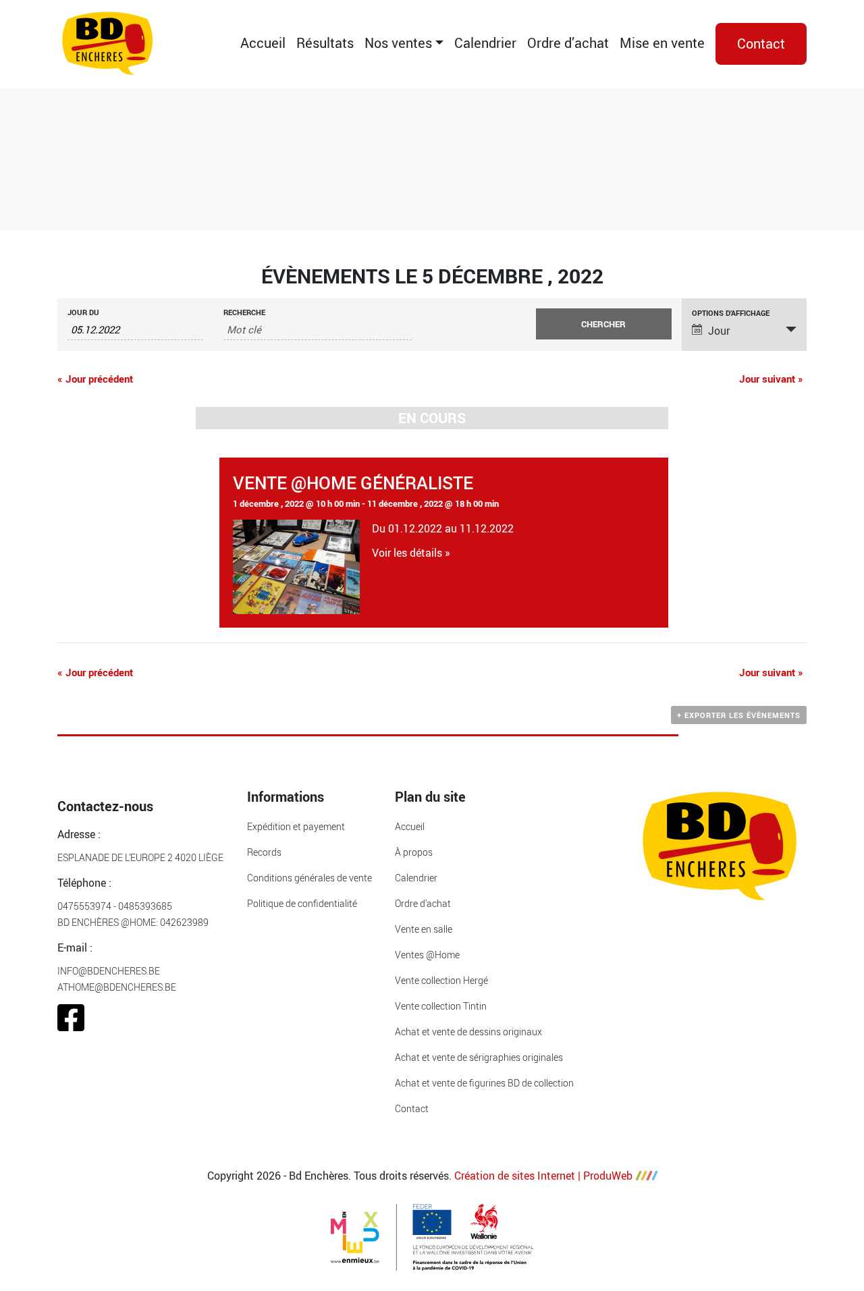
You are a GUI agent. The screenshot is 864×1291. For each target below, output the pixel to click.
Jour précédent (95, 378)
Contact (761, 43)
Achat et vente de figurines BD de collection (484, 1082)
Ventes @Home (427, 954)
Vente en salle (423, 929)
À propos (414, 852)
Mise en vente (662, 43)
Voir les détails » (411, 552)
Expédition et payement (296, 826)
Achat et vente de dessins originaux (468, 1031)
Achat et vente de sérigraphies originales (479, 1057)
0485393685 (145, 906)
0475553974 (84, 906)
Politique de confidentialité (302, 903)
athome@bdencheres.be (116, 987)
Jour (719, 330)
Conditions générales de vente (309, 877)
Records (264, 852)
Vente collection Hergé (441, 980)
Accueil (263, 43)
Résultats (325, 43)
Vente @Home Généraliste (353, 482)
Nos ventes (398, 43)
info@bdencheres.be (108, 970)
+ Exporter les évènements (739, 715)
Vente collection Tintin (441, 1005)
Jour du (83, 312)
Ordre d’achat (568, 43)
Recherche (244, 312)
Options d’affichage (731, 313)
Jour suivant (771, 378)
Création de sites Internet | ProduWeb (543, 1175)
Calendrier (485, 43)
